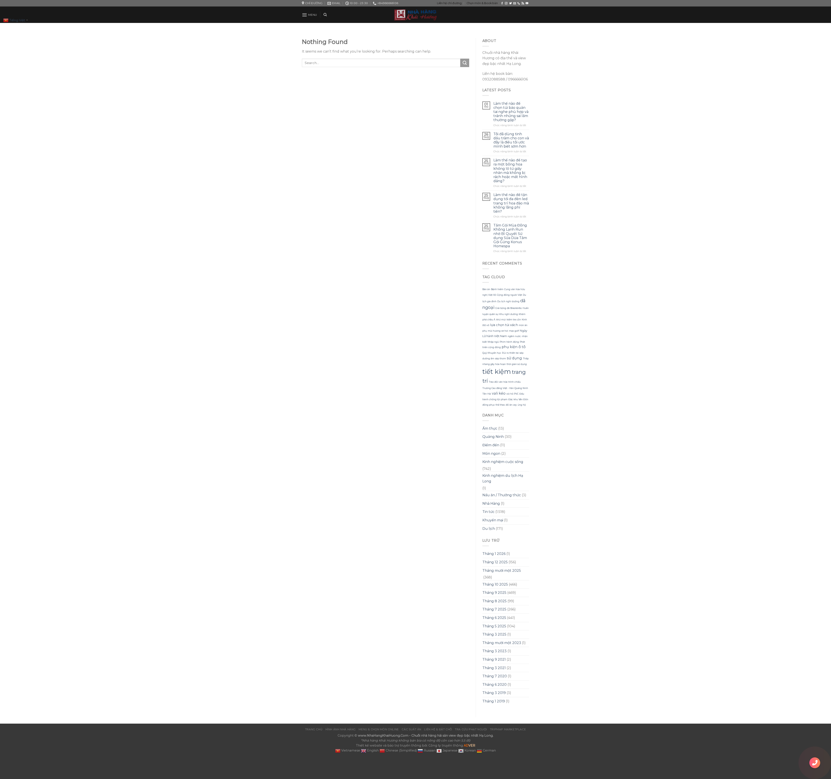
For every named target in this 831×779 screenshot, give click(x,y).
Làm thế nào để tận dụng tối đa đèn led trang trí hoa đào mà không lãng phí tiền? (511, 203)
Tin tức (488, 512)
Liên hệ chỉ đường (449, 3)
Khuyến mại (492, 520)
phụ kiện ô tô (514, 347)
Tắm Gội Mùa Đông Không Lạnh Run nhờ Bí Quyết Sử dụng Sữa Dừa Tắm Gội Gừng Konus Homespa (510, 235)
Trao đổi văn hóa (498, 382)
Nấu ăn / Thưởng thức (501, 495)
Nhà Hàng (491, 503)
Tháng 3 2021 (494, 668)
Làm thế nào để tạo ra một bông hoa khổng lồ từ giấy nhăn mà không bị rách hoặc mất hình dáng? (510, 170)
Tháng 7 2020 (494, 676)
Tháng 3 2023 (494, 651)
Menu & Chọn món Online (379, 729)
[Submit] (464, 63)
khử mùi (501, 319)
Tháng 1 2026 (494, 554)
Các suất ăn (411, 729)
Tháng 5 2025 (494, 626)
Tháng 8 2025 (494, 601)
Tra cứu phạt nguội (471, 729)
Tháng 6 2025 (494, 618)
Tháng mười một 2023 (501, 643)
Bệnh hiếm (497, 289)
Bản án (486, 289)
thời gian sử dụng (517, 364)
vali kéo (499, 393)
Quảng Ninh (493, 437)
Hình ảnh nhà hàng (340, 729)
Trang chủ (314, 729)
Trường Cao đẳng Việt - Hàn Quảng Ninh (505, 388)
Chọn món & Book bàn (482, 3)
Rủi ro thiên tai (510, 353)
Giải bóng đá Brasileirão (508, 308)
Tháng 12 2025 (495, 562)
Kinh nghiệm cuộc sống (502, 462)
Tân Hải (486, 393)
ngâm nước (514, 336)
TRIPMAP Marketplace (508, 729)
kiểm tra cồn (514, 319)
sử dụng (514, 358)
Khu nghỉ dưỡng (508, 314)
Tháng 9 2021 (494, 659)
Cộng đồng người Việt (509, 295)
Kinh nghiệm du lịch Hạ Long (502, 478)
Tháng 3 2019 (494, 693)
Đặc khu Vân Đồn (518, 399)
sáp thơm (500, 358)
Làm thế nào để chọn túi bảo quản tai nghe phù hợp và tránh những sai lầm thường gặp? (510, 111)
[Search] (325, 15)
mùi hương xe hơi (498, 330)
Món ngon (491, 453)
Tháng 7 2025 (494, 609)
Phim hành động (509, 342)
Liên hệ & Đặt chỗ (438, 729)
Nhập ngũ (493, 342)
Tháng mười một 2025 (501, 571)
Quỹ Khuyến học (491, 353)
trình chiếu (514, 382)
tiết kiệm (496, 371)
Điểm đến (490, 445)
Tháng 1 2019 (493, 701)
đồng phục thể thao (493, 404)
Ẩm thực (489, 428)
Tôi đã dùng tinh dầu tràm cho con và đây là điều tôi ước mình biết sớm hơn (511, 140)
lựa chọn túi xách (504, 325)
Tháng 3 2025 (494, 634)
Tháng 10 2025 (495, 584)
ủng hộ (522, 404)
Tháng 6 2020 (494, 685)
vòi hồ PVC (512, 393)
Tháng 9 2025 (494, 593)
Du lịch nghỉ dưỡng (508, 301)
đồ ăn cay (511, 404)
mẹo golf (514, 330)
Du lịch (488, 529)
